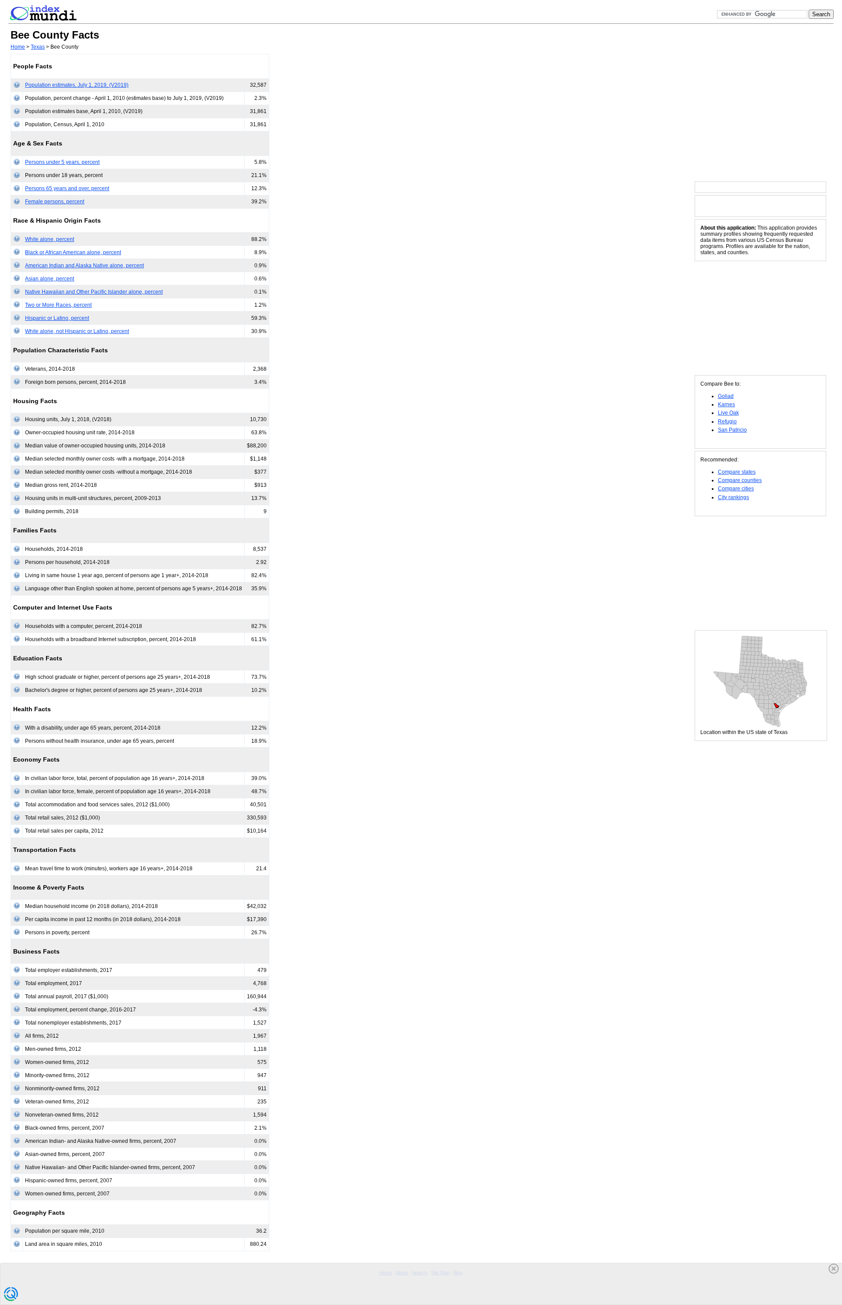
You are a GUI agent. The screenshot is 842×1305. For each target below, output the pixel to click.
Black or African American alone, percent (73, 252)
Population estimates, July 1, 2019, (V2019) (76, 85)
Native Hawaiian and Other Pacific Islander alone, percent (94, 292)
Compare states (737, 472)
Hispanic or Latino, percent (57, 318)
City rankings (733, 497)
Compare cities (736, 489)
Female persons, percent (54, 202)
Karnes (726, 404)
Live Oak (728, 413)
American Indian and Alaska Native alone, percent (84, 265)
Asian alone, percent (49, 279)
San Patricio (732, 430)
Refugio (727, 421)
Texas (38, 47)
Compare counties (740, 480)
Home (18, 47)
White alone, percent (49, 239)
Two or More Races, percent (58, 305)
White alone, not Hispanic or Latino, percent (77, 331)
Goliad (726, 396)
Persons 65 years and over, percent (67, 188)
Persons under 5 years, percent (62, 162)
